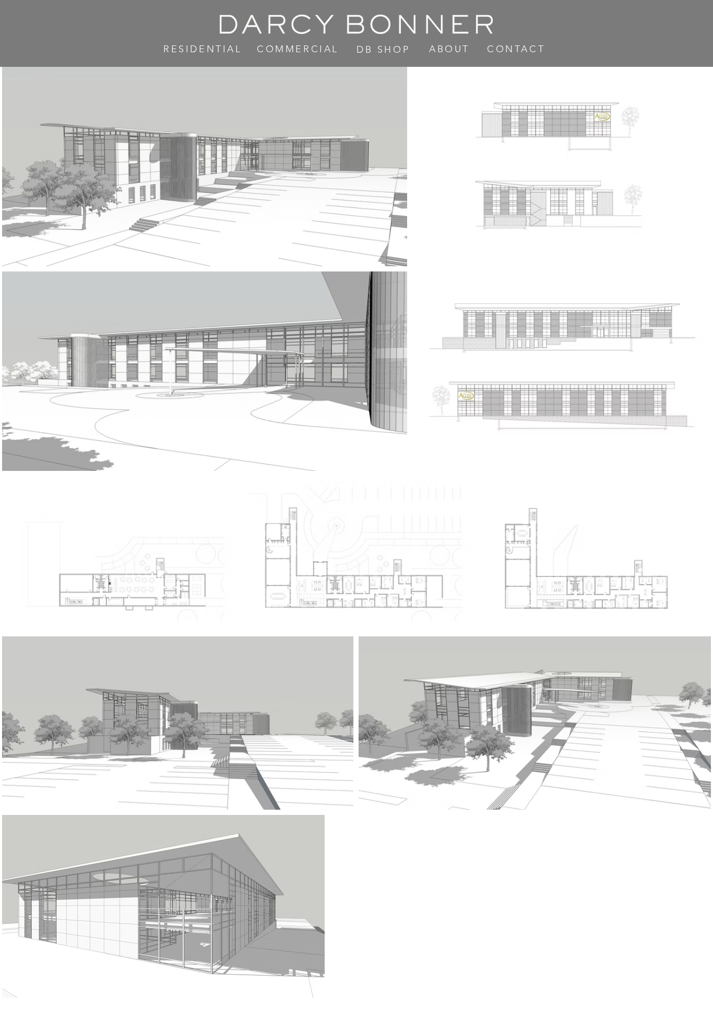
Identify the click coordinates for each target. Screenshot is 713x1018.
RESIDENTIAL (202, 49)
